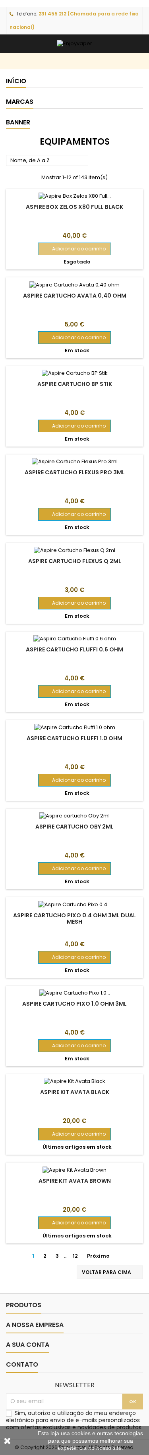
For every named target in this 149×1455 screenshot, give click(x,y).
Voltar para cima (110, 1272)
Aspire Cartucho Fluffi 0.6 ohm (74, 649)
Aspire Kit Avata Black (74, 1092)
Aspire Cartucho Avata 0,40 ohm (74, 296)
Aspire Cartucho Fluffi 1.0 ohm (74, 738)
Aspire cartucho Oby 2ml (74, 827)
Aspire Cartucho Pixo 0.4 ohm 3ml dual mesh (74, 918)
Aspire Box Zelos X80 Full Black (74, 207)
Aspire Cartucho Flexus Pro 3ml (75, 472)
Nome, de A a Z (47, 161)
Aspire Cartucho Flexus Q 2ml (74, 561)
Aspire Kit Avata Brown (75, 1181)
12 (75, 1256)
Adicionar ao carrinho (74, 248)
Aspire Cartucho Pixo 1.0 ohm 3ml (74, 1004)
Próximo (101, 1256)
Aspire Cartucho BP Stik (74, 384)
